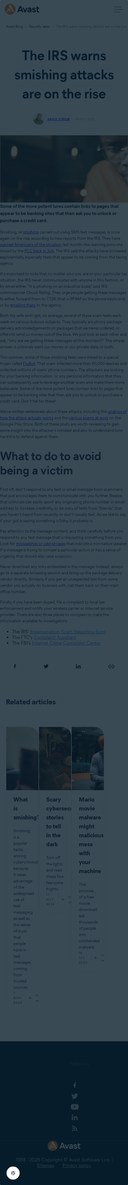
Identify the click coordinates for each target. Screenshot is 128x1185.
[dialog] (64, 592)
